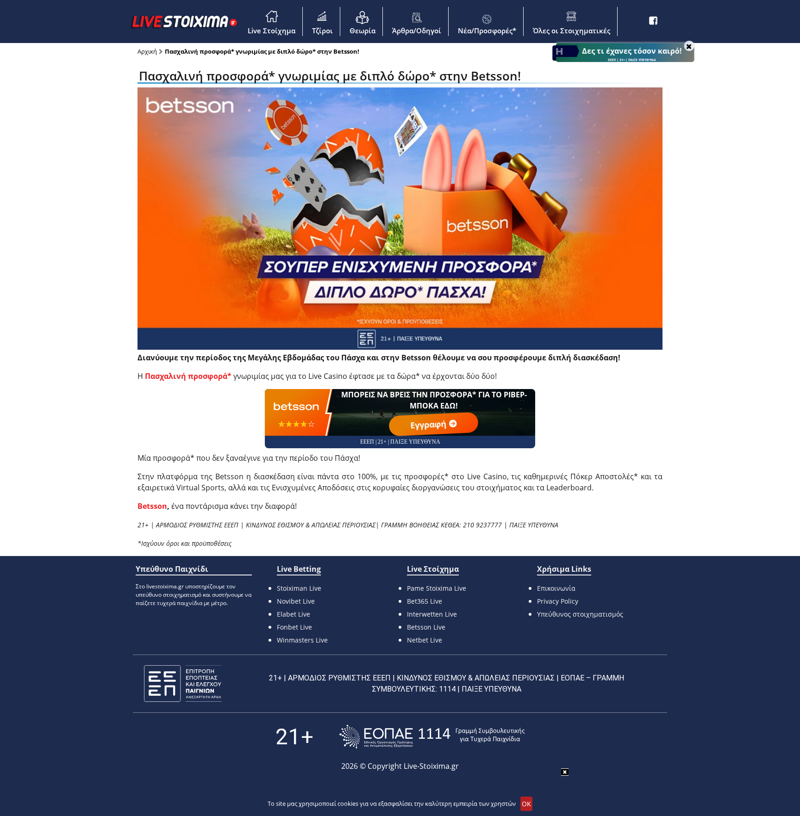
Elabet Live (293, 614)
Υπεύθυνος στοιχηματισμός (580, 614)
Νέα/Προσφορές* (487, 30)
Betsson (152, 506)
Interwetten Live (432, 614)
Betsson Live (426, 627)
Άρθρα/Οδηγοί (416, 30)
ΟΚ (526, 803)
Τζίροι (322, 30)
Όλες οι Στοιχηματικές (571, 30)
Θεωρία (362, 30)
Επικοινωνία (556, 588)
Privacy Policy (557, 601)
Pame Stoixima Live (436, 588)
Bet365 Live (424, 601)
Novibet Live (296, 601)
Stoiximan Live (299, 588)
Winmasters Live (302, 640)
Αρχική (147, 51)
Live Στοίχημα (271, 30)
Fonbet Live (294, 627)
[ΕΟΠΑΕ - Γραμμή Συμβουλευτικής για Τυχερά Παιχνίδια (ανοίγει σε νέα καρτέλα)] (432, 736)
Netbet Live (424, 640)
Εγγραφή (429, 424)
